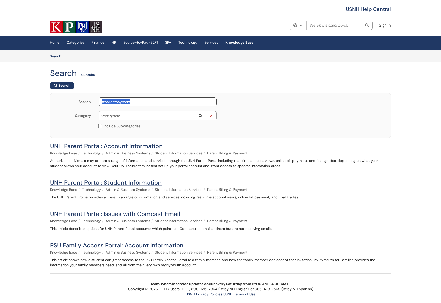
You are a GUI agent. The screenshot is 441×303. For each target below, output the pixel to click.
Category (83, 115)
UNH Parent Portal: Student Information (106, 182)
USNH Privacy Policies (204, 294)
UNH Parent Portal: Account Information (106, 146)
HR (114, 42)
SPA (168, 42)
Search (57, 56)
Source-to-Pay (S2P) (140, 42)
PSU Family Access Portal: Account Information (116, 245)
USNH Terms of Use (239, 294)
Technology (187, 42)
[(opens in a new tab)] (76, 27)
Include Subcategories (122, 126)
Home (54, 42)
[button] (200, 115)
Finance (98, 42)
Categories (75, 42)
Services (211, 42)
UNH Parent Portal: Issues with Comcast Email (115, 214)
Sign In (385, 25)
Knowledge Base (239, 42)
